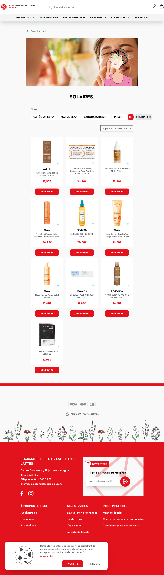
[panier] (162, 6)
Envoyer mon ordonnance (82, 513)
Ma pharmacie (98, 17)
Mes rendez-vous (49, 17)
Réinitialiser (143, 117)
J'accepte (72, 563)
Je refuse (95, 563)
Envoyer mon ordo (74, 17)
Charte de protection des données (123, 519)
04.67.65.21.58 (43, 479)
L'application (74, 525)
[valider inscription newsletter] (125, 481)
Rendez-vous (74, 519)
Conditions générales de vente (121, 525)
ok (130, 117)
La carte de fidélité (78, 532)
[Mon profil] (154, 6)
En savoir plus (46, 556)
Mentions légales (112, 513)
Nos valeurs (141, 17)
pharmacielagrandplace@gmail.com (41, 484)
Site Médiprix (28, 525)
